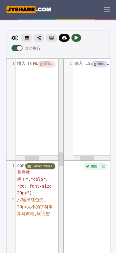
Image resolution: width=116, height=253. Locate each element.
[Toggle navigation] (107, 10)
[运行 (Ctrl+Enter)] (76, 38)
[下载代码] (64, 38)
